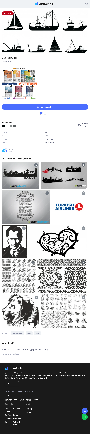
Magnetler (17, 418)
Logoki (7, 395)
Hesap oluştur (44, 350)
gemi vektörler (18, 333)
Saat (6, 422)
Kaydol (28, 412)
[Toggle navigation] (3, 4)
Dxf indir (16, 409)
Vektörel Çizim (50, 142)
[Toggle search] (86, 4)
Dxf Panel (8, 415)
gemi (29, 333)
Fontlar (16, 415)
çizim (37, 333)
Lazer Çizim (9, 418)
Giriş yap (30, 350)
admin (11, 149)
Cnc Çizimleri (8, 410)
